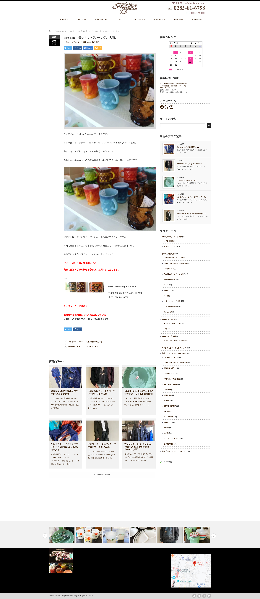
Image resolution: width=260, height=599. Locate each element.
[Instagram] (209, 596)
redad (166, 285)
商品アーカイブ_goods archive (173, 353)
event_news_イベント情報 (172, 237)
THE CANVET (169, 417)
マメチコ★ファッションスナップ (174, 348)
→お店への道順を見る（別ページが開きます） (86, 319)
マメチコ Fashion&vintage (68, 596)
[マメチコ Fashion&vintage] (159, 13)
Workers (167, 290)
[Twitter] (199, 596)
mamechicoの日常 (169, 319)
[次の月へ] (200, 43)
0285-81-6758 (165, 88)
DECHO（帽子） (170, 368)
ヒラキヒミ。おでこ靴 (172, 301)
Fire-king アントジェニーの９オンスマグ (84, 346)
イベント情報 (169, 241)
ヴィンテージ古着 (170, 306)
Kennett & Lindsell (171, 384)
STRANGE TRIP (170, 406)
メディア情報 (178, 19)
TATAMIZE (168, 411)
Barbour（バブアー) (171, 357)
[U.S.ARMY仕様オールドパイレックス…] (116, 535)
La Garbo (167, 390)
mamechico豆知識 (169, 336)
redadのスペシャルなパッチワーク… (190, 164)
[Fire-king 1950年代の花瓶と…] (170, 535)
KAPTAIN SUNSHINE (172, 379)
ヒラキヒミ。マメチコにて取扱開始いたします (85, 342)
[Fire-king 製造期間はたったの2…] (89, 535)
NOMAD (167, 401)
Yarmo (166, 428)
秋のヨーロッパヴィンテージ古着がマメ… (192, 214)
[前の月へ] (190, 43)
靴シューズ (168, 312)
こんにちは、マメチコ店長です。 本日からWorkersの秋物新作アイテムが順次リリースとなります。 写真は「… (138, 457)
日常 (165, 329)
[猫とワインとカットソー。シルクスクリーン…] (143, 535)
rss (194, 596)
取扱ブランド (81, 19)
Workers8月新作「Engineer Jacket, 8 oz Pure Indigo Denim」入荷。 (138, 447)
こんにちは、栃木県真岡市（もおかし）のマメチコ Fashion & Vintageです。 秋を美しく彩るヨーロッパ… (101, 455)
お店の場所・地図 (101, 19)
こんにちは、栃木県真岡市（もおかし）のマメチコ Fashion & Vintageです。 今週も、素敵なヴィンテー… (137, 401)
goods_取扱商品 (93, 42)
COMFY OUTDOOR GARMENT (175, 263)
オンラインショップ (137, 19)
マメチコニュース (170, 246)
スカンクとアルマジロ (172, 438)
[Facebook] (204, 596)
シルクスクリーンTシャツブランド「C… (191, 197)
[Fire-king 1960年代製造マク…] (62, 535)
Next (213, 535)
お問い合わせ (197, 19)
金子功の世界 (169, 444)
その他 (166, 296)
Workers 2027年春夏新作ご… (188, 147)
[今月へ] (195, 43)
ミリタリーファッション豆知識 (175, 340)
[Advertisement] (185, 487)
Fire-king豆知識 (170, 279)
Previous (45, 535)
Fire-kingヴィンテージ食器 (76, 42)
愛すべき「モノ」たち (172, 323)
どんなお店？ (63, 19)
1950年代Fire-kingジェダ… (187, 180)
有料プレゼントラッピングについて (175, 451)
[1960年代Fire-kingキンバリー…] (197, 535)
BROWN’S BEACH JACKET (174, 258)
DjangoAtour (169, 269)
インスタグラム (159, 19)
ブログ (119, 19)
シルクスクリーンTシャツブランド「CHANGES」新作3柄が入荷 (64, 447)
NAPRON (167, 395)
